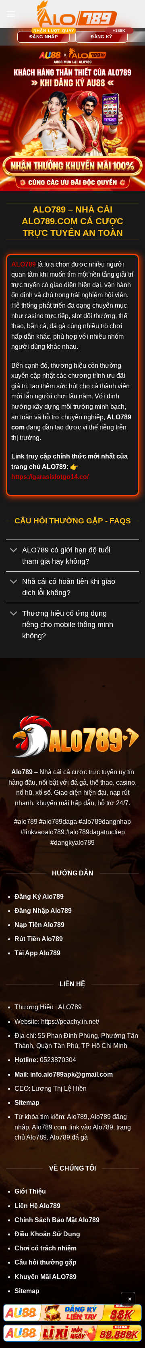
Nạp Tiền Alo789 (39, 924)
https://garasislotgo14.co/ (50, 476)
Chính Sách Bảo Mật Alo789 (56, 1220)
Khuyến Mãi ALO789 (45, 1276)
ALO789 (69, 1007)
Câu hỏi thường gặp (45, 1262)
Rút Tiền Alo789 (38, 938)
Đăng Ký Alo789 (39, 896)
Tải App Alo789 (37, 953)
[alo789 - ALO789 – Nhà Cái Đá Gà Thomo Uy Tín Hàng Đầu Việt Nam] (77, 14)
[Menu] (11, 14)
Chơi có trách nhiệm (45, 1248)
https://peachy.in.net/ (70, 1021)
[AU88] (72, 1312)
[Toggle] (14, 550)
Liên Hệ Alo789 (37, 1205)
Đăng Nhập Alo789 (43, 910)
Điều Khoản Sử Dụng (47, 1234)
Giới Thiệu (30, 1191)
